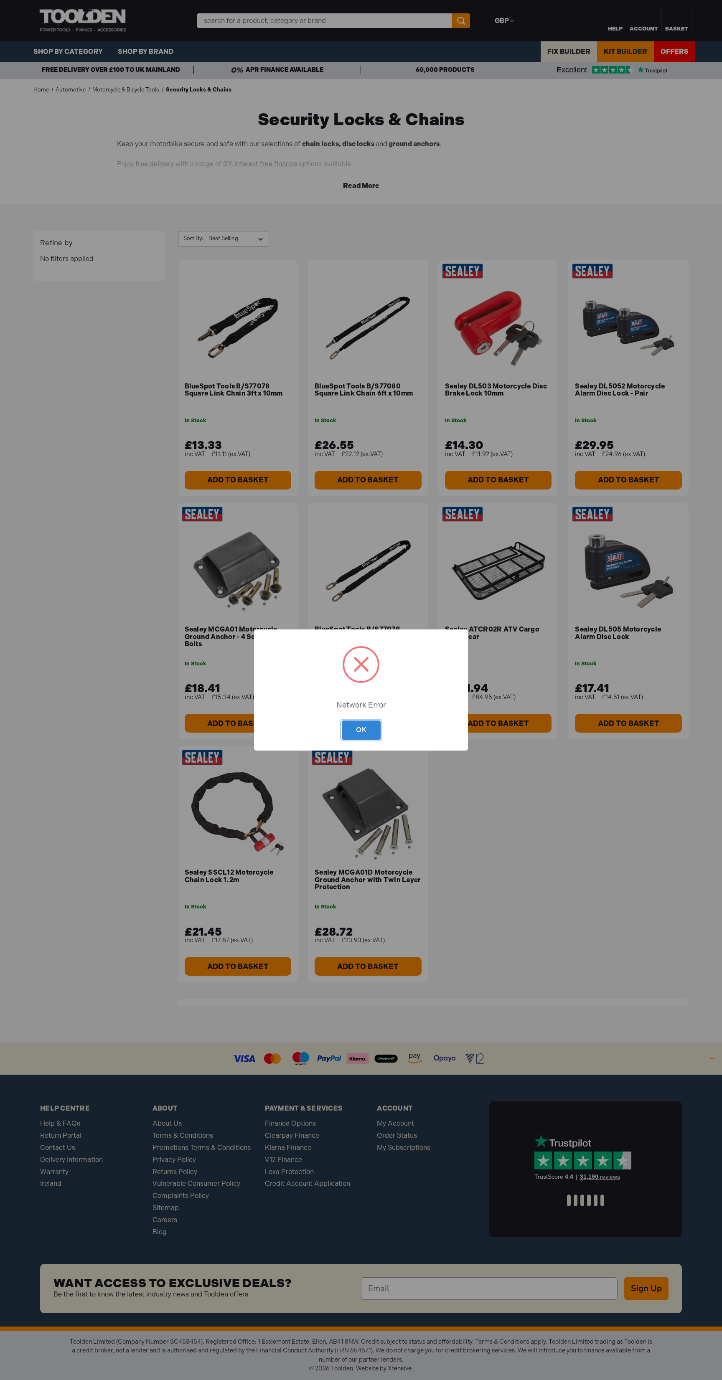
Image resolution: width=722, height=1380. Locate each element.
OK (361, 730)
